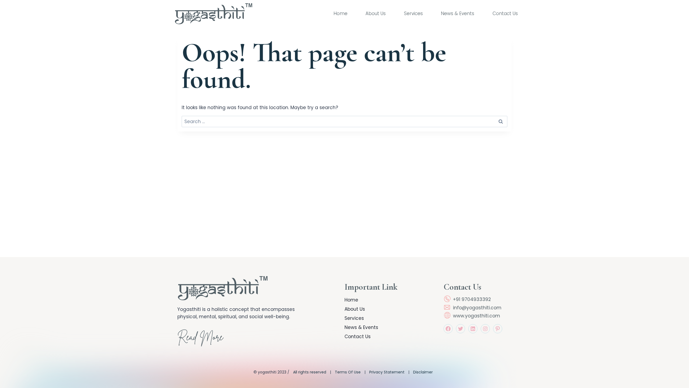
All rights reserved (309, 372)
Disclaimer (423, 372)
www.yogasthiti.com (476, 316)
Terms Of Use (348, 372)
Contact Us (505, 13)
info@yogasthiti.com (477, 307)
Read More (200, 338)
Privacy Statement (387, 372)
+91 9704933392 (472, 299)
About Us (375, 13)
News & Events (457, 13)
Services (413, 13)
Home (340, 13)
